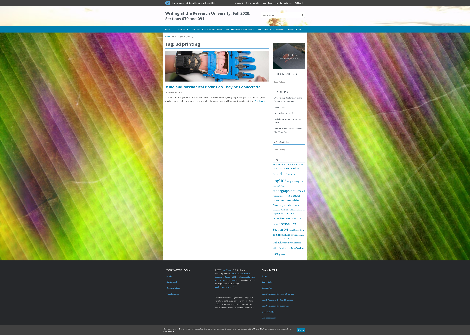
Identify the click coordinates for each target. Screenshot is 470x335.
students (300, 235)
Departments (273, 3)
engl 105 (291, 181)
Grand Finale (279, 107)
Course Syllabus (180, 29)
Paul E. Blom (226, 270)
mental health (287, 210)
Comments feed (173, 288)
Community (281, 168)
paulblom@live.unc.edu (225, 287)
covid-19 (280, 174)
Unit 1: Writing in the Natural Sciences (207, 29)
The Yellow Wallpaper (291, 243)
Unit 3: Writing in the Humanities (271, 29)
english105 (281, 186)
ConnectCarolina (286, 3)
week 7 (283, 254)
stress (294, 235)
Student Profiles (294, 29)
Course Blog (267, 288)
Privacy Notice (168, 331)
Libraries (256, 3)
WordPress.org (172, 294)
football (289, 196)
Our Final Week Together (284, 113)
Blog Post (293, 164)
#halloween (277, 164)
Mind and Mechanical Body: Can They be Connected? (212, 86)
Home (167, 29)
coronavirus (292, 168)
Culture (291, 174)
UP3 (289, 248)
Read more (260, 101)
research (290, 218)
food (283, 196)
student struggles (279, 239)
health (281, 201)
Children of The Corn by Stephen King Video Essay (288, 130)
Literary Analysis (284, 205)
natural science (299, 210)
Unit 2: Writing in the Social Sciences (240, 29)
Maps (264, 3)
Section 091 (280, 229)
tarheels (277, 242)
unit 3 (283, 248)
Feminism (277, 196)
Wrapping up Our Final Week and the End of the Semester (288, 99)
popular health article (284, 213)
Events (248, 3)
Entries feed (171, 282)
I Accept (301, 330)
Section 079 (287, 224)
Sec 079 (298, 219)
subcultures (291, 239)
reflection (279, 218)
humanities (292, 200)
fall (303, 191)
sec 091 (275, 224)
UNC (276, 248)
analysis (285, 164)
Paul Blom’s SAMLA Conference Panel (287, 121)
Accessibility (239, 3)
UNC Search (299, 3)
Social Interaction (296, 230)
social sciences (282, 234)
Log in (169, 276)
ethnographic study (287, 191)
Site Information (269, 318)
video (294, 249)
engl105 (279, 181)
